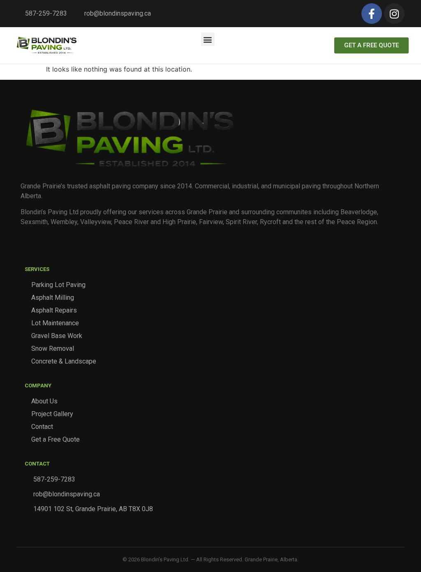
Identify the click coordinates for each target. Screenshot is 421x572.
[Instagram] (394, 13)
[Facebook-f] (371, 13)
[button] (208, 39)
